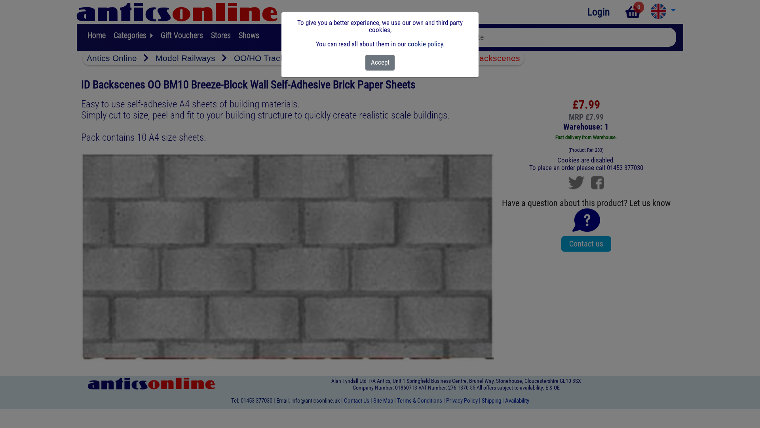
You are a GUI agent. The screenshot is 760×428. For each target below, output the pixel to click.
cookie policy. (426, 44)
